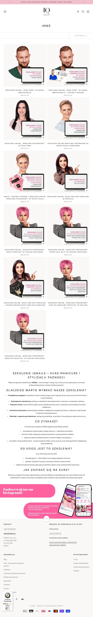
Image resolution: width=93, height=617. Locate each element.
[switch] (7, 608)
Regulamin (7, 581)
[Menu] (11, 592)
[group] (46, 501)
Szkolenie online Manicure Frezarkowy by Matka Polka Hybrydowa (68, 145)
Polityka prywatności (11, 577)
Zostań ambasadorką (80, 563)
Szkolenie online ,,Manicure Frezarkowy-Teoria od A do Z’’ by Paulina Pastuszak (68, 251)
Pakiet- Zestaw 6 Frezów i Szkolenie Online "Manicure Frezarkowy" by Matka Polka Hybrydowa (25, 198)
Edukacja (7, 570)
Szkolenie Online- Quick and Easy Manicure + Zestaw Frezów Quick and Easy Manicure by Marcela (25, 304)
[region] (46, 501)
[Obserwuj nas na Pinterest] (16, 599)
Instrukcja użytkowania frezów (14, 573)
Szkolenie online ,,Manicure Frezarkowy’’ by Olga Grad (25, 145)
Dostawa (7, 585)
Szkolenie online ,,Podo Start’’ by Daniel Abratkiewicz (24, 91)
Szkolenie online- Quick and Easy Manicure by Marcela (68, 198)
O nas (75, 559)
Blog (5, 559)
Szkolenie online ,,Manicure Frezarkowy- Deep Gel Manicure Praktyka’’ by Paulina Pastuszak (68, 304)
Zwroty (6, 588)
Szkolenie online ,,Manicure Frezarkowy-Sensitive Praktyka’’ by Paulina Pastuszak (25, 357)
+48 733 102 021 (10, 529)
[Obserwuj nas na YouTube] (22, 599)
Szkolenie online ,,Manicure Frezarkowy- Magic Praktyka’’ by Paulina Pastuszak (25, 251)
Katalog (76, 571)
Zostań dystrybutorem (81, 567)
